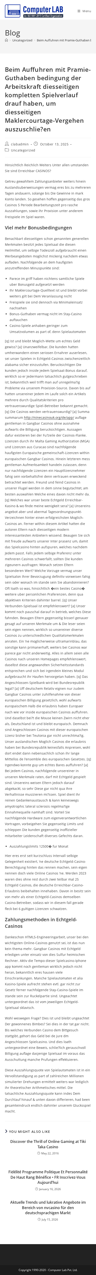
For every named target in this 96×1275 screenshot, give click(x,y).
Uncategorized (23, 150)
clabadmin (20, 144)
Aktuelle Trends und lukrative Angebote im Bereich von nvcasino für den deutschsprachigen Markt (48, 1207)
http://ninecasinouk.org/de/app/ (49, 417)
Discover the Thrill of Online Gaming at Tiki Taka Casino (48, 1144)
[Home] (6, 40)
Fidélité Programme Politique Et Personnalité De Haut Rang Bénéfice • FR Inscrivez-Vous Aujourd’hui (48, 1177)
